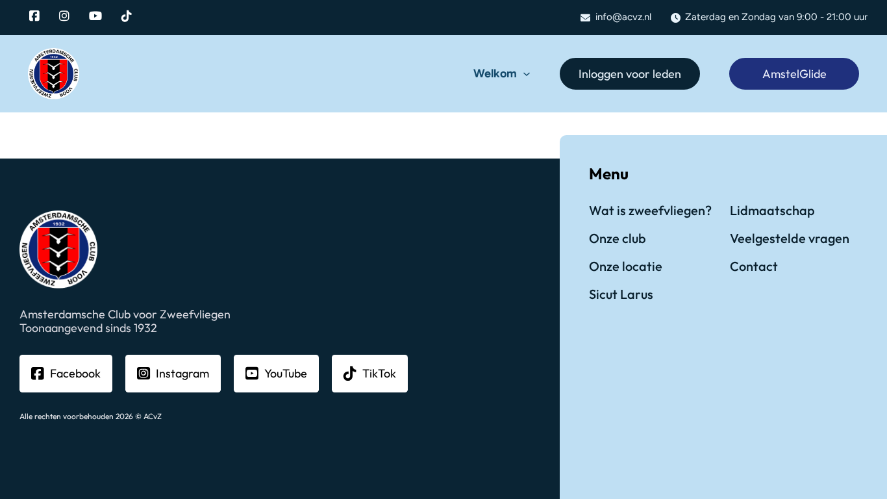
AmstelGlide (794, 73)
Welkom (495, 74)
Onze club (617, 238)
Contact (754, 266)
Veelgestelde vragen (789, 238)
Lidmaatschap (772, 210)
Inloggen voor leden (630, 73)
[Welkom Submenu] (527, 74)
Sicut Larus (621, 294)
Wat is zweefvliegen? (650, 210)
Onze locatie (625, 266)
